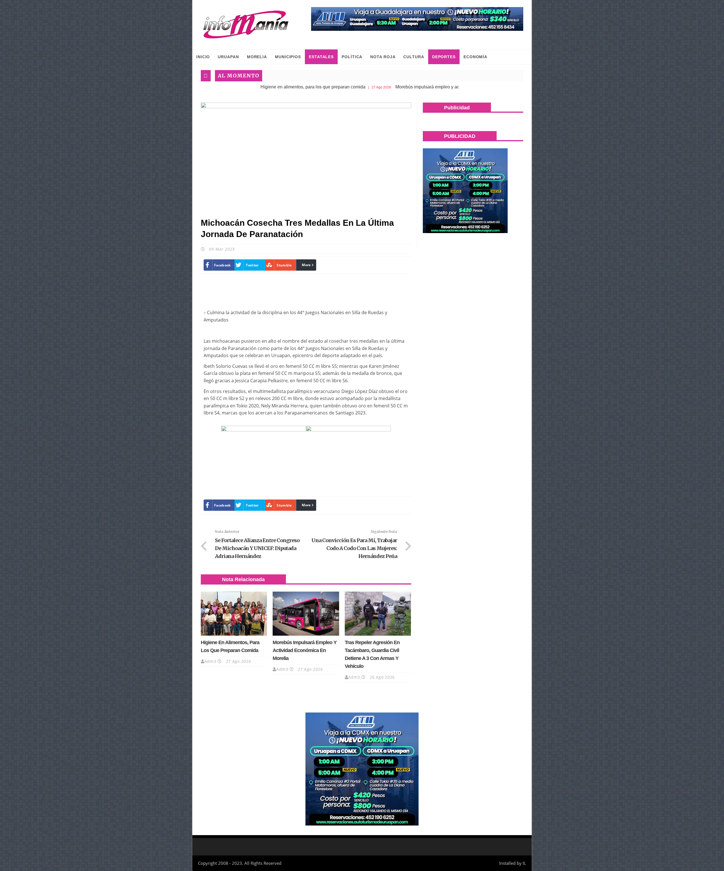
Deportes (444, 57)
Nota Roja (382, 57)
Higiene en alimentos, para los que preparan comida (273, 86)
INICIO (203, 57)
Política (352, 57)
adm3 (210, 661)
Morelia (257, 57)
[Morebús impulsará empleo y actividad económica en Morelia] (306, 614)
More (306, 264)
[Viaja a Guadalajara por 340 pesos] (417, 19)
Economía (475, 57)
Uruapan (228, 57)
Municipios (288, 57)
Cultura (413, 57)
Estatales (321, 57)
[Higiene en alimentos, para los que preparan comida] (234, 614)
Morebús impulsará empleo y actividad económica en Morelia (417, 86)
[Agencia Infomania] (246, 24)
